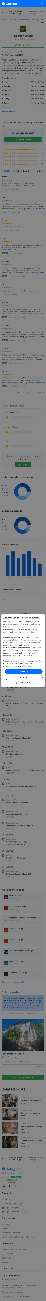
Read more (32, 666)
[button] (23, 682)
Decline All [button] (23, 677)
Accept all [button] (23, 671)
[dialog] (23, 650)
